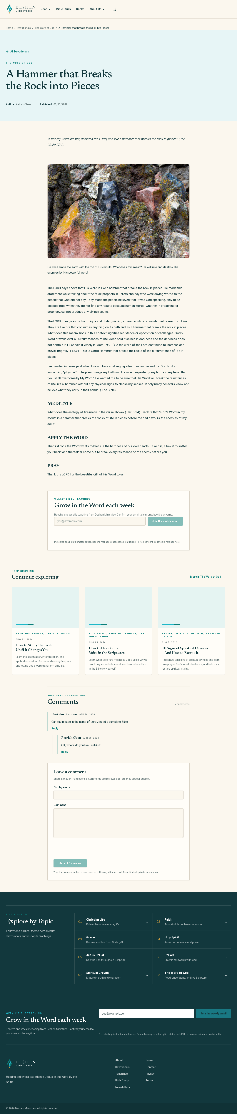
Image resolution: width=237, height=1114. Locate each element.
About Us (95, 9)
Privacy (150, 1073)
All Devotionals (19, 51)
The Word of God (44, 27)
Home (9, 27)
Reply (54, 728)
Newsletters (122, 1087)
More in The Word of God (207, 576)
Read (44, 9)
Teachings (121, 1073)
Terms (149, 1080)
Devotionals (24, 27)
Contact (151, 1067)
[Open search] (114, 9)
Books (80, 9)
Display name (62, 787)
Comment (60, 804)
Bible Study (63, 9)
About (119, 1060)
